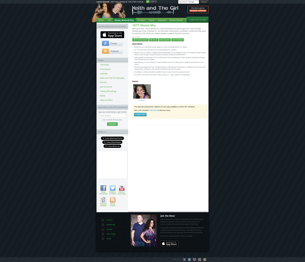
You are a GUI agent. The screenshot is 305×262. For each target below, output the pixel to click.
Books (102, 95)
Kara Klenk (141, 100)
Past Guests (105, 69)
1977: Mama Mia (144, 25)
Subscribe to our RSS (204, 259)
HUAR (109, 238)
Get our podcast (112, 204)
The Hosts (104, 65)
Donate (109, 229)
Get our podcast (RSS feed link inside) (113, 200)
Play (151, 1)
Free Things (111, 234)
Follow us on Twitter (113, 188)
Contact (110, 220)
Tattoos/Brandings (108, 91)
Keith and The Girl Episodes (112, 78)
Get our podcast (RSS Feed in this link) (112, 51)
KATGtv (103, 82)
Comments (179, 40)
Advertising (111, 224)
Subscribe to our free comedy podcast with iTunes (112, 43)
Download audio (141, 40)
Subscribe (166, 40)
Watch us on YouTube (122, 188)
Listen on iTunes (197, 19)
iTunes (154, 40)
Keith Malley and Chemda (110, 12)
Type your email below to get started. (112, 112)
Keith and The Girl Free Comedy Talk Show (155, 10)
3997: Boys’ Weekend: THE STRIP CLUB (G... (127, 2)
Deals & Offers (106, 100)
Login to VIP (140, 114)
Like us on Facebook (103, 188)
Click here (153, 110)
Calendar (104, 73)
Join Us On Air (106, 87)
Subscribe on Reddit (103, 200)
